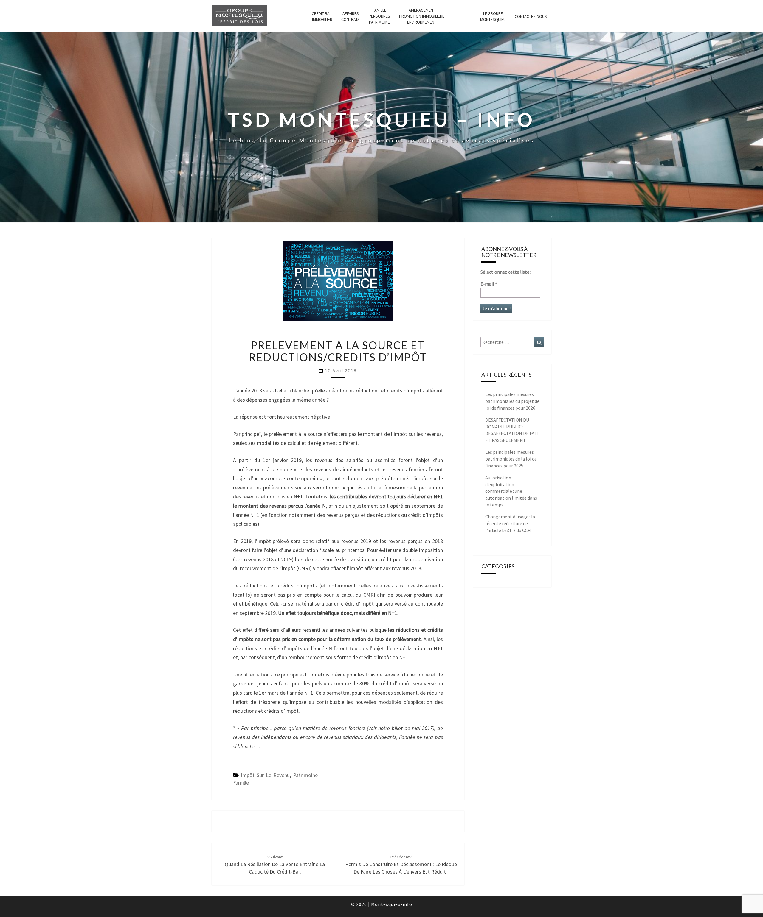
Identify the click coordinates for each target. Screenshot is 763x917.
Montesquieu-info (391, 904)
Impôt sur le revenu (265, 775)
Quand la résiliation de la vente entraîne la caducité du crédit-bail (275, 864)
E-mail (488, 284)
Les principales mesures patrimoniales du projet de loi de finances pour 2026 (512, 401)
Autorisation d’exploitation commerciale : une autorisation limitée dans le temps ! (511, 491)
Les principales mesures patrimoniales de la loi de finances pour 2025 (511, 459)
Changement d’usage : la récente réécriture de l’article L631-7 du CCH (510, 523)
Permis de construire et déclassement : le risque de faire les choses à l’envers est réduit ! (401, 864)
